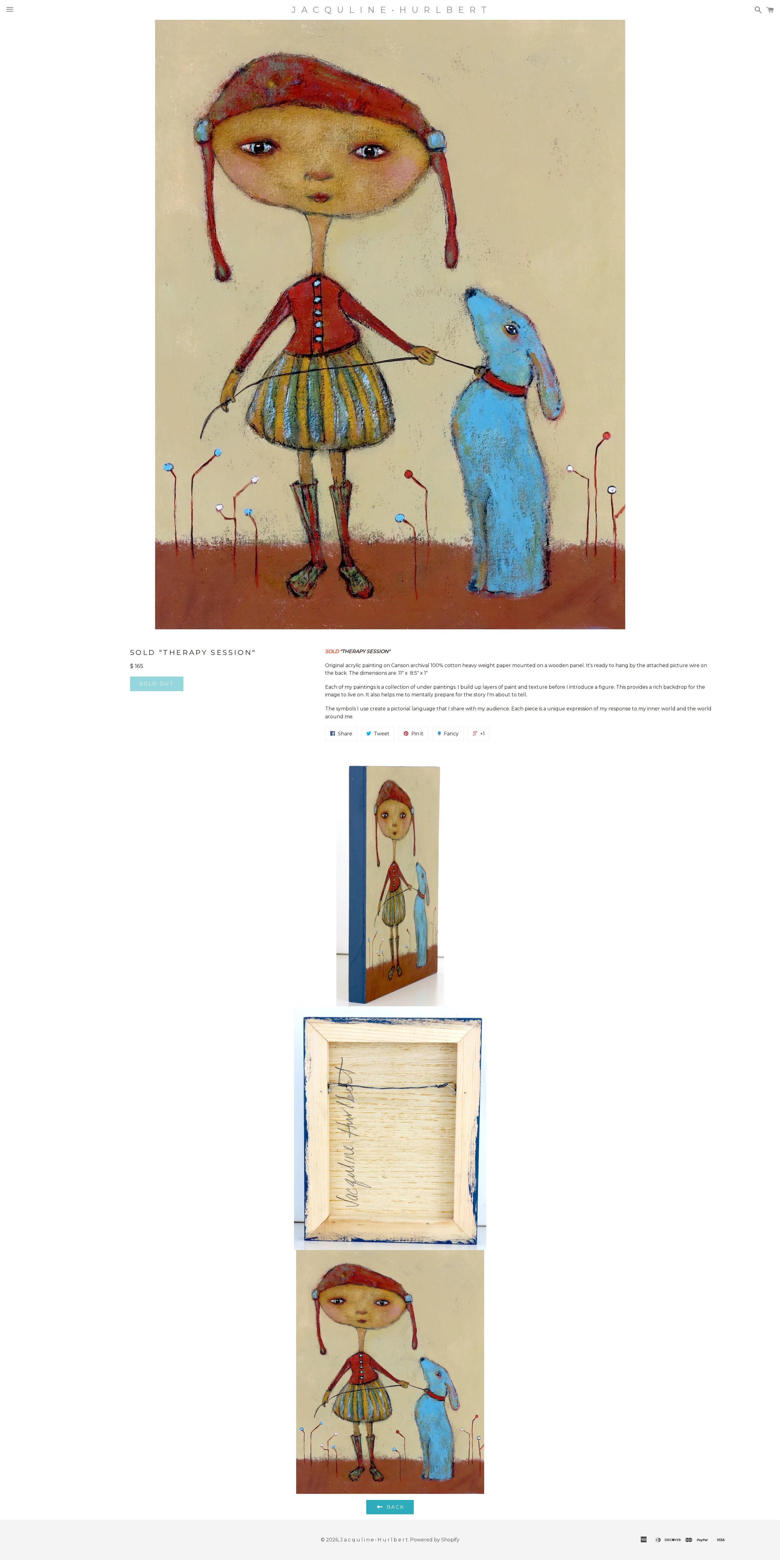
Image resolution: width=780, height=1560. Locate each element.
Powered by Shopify (434, 1540)
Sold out (157, 684)
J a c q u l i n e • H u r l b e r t (390, 10)
